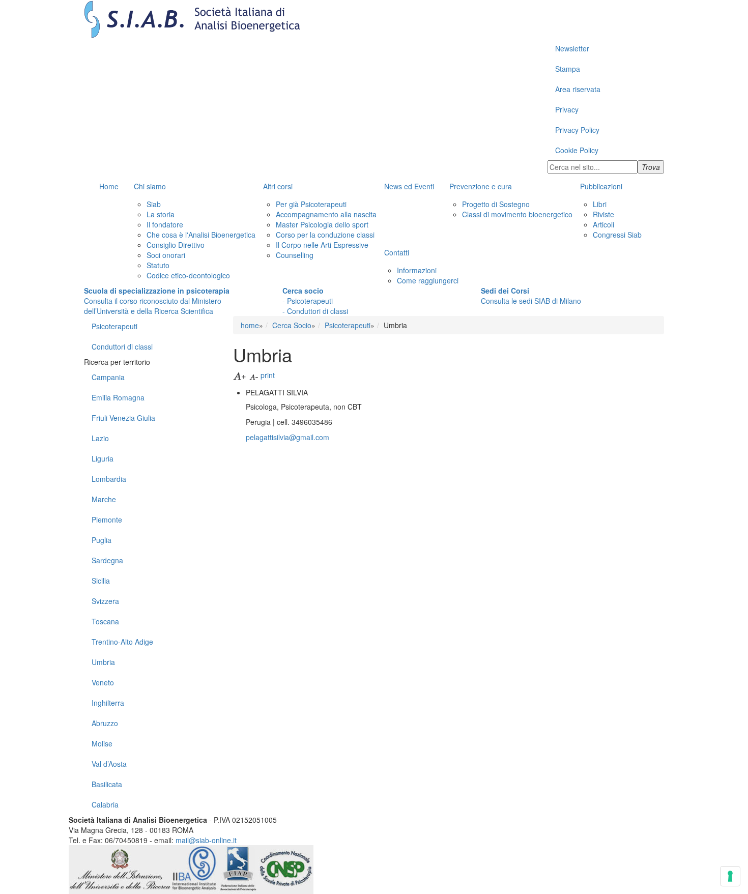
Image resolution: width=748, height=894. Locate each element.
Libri (600, 204)
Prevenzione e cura (480, 186)
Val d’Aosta (109, 764)
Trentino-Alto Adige (122, 642)
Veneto (103, 682)
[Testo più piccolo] (254, 375)
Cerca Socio (291, 325)
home (250, 325)
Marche (104, 499)
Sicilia (101, 580)
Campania (108, 377)
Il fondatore (165, 224)
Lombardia (109, 479)
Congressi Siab (617, 234)
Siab (154, 204)
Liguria (102, 458)
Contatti (396, 252)
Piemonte (107, 519)
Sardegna (107, 560)
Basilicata (107, 784)
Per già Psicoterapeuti (311, 204)
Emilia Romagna (118, 397)
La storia (161, 214)
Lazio (100, 438)
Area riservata (577, 89)
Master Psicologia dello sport (322, 224)
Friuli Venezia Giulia (123, 418)
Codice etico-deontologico (188, 275)
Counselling (294, 255)
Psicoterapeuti (114, 326)
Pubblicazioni (601, 186)
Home (109, 186)
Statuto (158, 265)
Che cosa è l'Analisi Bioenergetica (201, 234)
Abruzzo (105, 723)
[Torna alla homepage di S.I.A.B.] (374, 19)
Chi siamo (150, 186)
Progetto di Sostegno (496, 204)
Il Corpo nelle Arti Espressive (322, 245)
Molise (102, 743)
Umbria (103, 662)
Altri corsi (278, 186)
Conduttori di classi (122, 346)
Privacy (567, 109)
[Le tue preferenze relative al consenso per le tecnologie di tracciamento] (730, 876)
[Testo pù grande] (240, 375)
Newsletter (572, 48)
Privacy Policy (577, 130)
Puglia (101, 540)
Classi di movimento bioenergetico (517, 214)
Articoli (603, 224)
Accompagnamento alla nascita (326, 214)
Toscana (105, 621)
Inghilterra (108, 703)
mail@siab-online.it (206, 840)
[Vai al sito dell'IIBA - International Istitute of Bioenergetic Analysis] (194, 868)
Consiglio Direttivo (176, 245)
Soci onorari (166, 255)
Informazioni (417, 270)
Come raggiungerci (427, 280)
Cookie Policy (576, 150)
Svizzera (105, 601)
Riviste (603, 214)
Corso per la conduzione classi (325, 234)
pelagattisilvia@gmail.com (287, 437)
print (268, 375)
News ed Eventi (409, 186)
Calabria (105, 804)
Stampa (567, 69)
